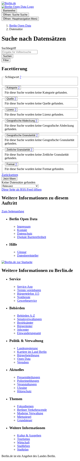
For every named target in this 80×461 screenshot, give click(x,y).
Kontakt (22, 230)
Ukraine (22, 387)
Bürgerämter (24, 326)
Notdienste (23, 297)
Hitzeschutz (24, 391)
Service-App (25, 286)
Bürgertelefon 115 (28, 293)
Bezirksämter (25, 322)
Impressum (23, 226)
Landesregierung (27, 348)
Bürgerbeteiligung (28, 355)
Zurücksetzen (10, 174)
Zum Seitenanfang (13, 211)
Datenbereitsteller (27, 255)
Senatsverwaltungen (29, 319)
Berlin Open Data (20, 25)
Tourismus (23, 439)
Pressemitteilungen (28, 377)
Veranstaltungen (27, 384)
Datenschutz (24, 233)
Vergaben (23, 362)
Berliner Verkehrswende (32, 409)
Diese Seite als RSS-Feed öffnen (22, 189)
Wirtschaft (23, 442)
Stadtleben (23, 446)
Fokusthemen (25, 406)
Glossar (21, 252)
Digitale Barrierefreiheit (31, 237)
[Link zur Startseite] (18, 6)
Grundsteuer (24, 420)
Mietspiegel (24, 416)
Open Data (23, 358)
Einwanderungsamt (29, 333)
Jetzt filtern (9, 178)
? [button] (20, 77)
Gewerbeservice (27, 300)
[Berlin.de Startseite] (17, 262)
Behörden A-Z (26, 315)
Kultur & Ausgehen (29, 435)
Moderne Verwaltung (30, 413)
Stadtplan (23, 449)
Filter (6, 60)
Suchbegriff (9, 48)
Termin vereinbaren (29, 290)
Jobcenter (23, 329)
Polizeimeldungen (28, 380)
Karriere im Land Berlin (32, 351)
